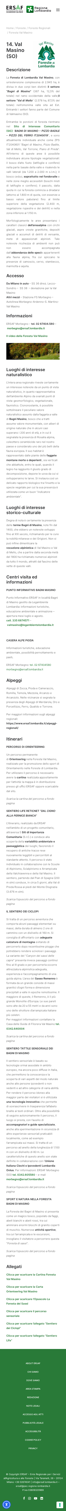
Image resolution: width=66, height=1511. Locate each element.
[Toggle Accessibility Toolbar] (6, 1504)
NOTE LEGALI (33, 1406)
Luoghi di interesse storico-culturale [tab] (25, 510)
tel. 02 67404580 (40, 665)
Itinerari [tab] (14, 739)
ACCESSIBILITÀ (33, 1431)
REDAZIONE (33, 1397)
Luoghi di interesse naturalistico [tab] (25, 372)
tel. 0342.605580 (23, 1174)
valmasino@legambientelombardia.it (30, 625)
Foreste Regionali (39, 28)
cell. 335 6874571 (17, 620)
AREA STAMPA (33, 1389)
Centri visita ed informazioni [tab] (21, 580)
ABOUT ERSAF (33, 1363)
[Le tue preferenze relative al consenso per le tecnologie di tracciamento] (59, 1505)
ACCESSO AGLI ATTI (33, 1414)
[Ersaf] (28, 10)
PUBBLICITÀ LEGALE (33, 1423)
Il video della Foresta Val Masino (27, 336)
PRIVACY (33, 1448)
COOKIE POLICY (33, 1440)
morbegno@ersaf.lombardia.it (26, 328)
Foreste (21, 28)
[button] (58, 10)
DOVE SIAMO (33, 1380)
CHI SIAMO (33, 1372)
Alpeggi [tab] (14, 680)
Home (10, 28)
